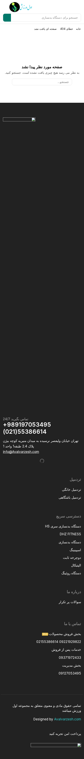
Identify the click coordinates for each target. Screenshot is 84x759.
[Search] (7, 18)
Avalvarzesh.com (67, 719)
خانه (78, 28)
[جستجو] (15, 82)
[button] (5, 7)
